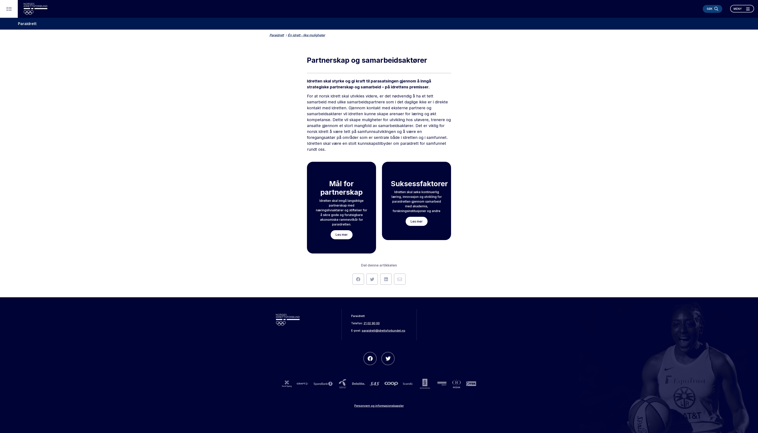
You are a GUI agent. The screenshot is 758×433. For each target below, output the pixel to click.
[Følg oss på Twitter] (388, 358)
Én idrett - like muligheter (306, 35)
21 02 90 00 (372, 323)
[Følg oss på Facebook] (370, 358)
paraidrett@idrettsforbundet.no (383, 330)
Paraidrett (27, 23)
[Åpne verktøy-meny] (9, 9)
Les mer (342, 235)
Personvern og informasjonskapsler (379, 405)
